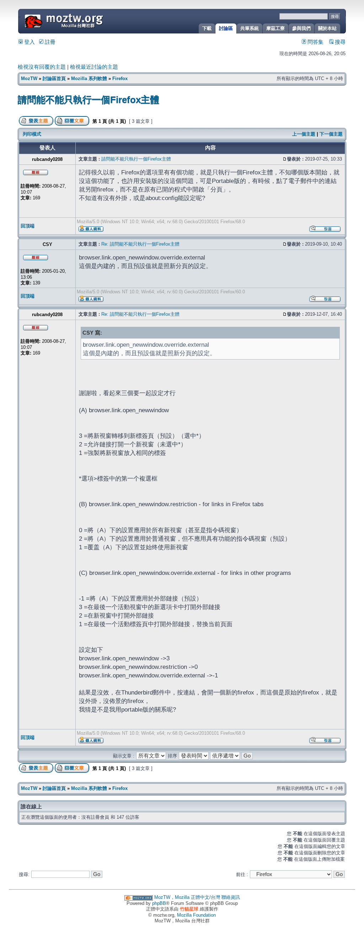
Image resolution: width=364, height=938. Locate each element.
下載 (207, 28)
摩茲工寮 (275, 28)
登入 (29, 42)
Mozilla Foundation (196, 915)
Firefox (120, 78)
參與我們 (301, 28)
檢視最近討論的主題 (94, 67)
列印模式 (32, 134)
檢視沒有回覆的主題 (42, 67)
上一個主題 (303, 134)
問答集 (314, 42)
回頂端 (27, 226)
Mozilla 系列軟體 (89, 78)
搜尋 (339, 42)
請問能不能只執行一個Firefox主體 (88, 100)
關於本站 (327, 28)
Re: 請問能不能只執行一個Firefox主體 (140, 244)
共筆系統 (249, 28)
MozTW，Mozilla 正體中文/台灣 (187, 897)
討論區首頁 (54, 78)
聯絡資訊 (230, 897)
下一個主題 (331, 134)
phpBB (159, 903)
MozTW (81, 20)
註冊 (49, 42)
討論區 (226, 28)
